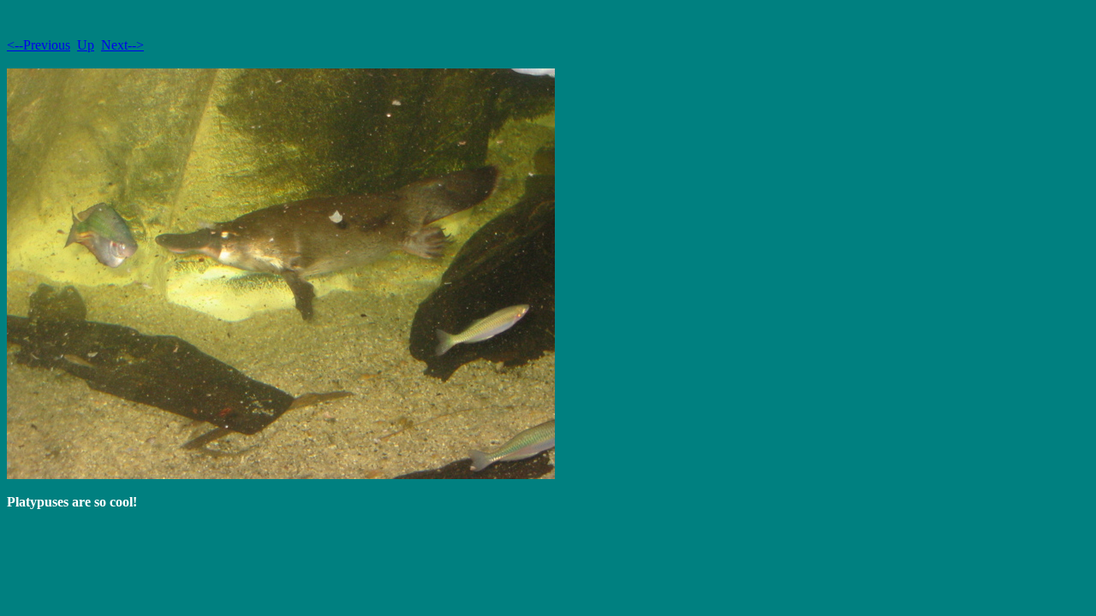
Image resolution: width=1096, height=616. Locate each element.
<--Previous (38, 45)
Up (85, 45)
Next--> (122, 45)
